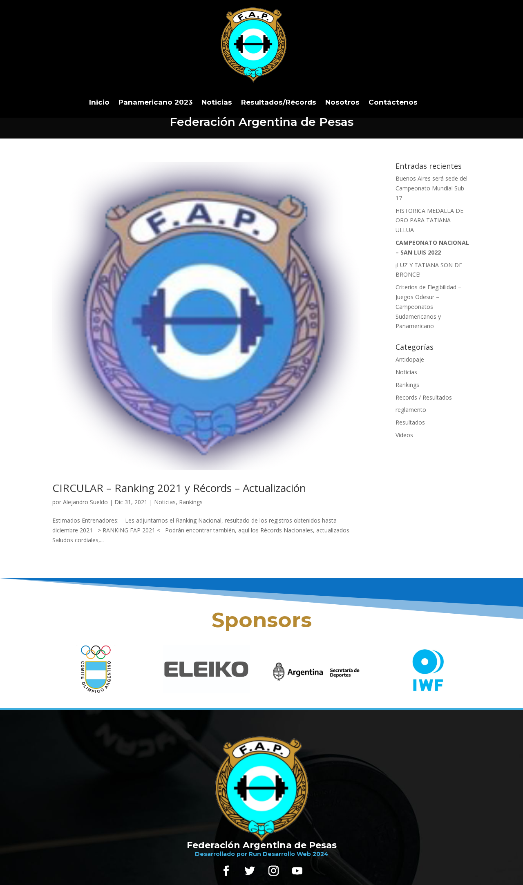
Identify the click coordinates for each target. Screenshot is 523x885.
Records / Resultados (424, 397)
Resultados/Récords (278, 102)
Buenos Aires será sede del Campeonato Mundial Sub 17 (431, 188)
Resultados (410, 422)
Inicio (99, 102)
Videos (404, 435)
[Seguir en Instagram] (273, 871)
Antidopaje (410, 359)
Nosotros (342, 102)
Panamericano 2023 (155, 102)
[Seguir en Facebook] (226, 871)
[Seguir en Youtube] (297, 871)
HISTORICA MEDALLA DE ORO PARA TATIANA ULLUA (429, 220)
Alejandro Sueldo (85, 502)
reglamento (411, 409)
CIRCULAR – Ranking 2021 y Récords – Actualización (179, 487)
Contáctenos (393, 102)
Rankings (191, 502)
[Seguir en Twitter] (249, 871)
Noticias (216, 102)
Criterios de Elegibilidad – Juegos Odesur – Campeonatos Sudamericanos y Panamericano (428, 306)
